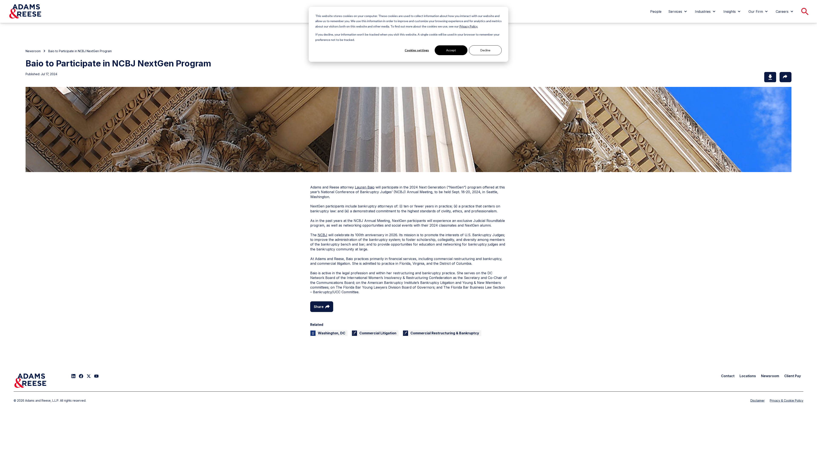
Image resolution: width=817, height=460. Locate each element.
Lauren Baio (364, 187)
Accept (451, 50)
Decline (485, 50)
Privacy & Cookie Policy (786, 400)
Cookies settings (417, 50)
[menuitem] (655, 11)
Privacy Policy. (468, 26)
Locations (748, 376)
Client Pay (792, 376)
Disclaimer (757, 400)
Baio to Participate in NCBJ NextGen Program (80, 51)
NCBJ (322, 235)
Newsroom (33, 51)
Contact (727, 376)
